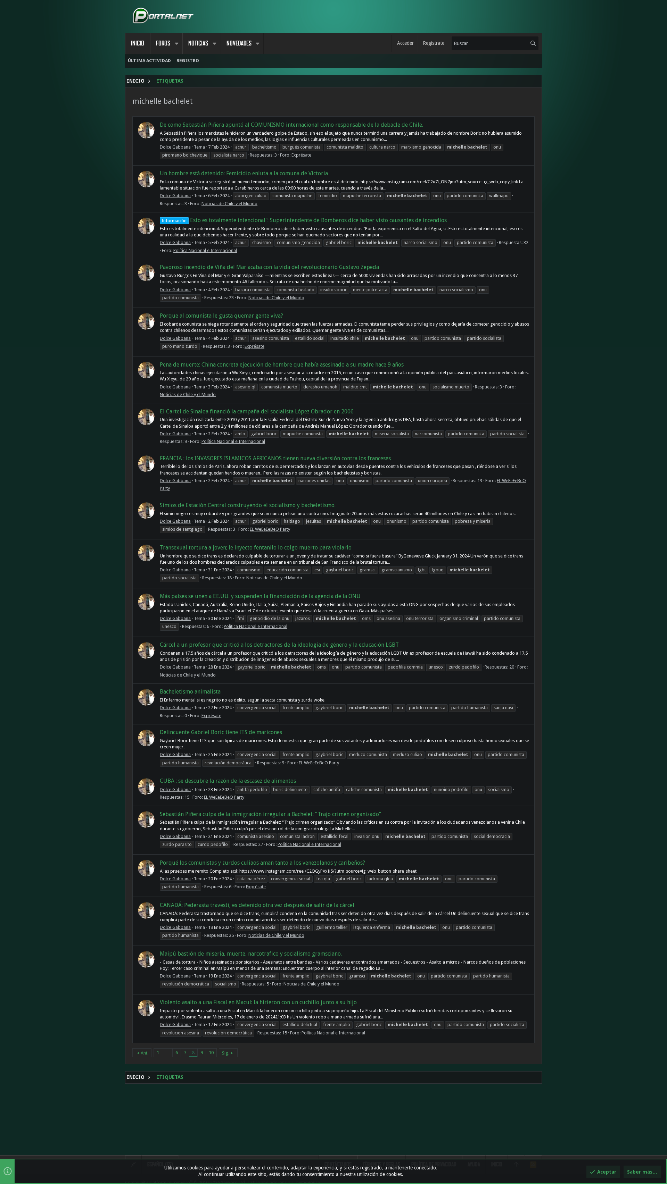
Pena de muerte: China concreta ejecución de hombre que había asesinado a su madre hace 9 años (282, 364)
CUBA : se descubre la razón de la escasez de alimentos (228, 781)
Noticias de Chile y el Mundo (229, 203)
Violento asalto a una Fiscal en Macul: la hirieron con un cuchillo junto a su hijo (258, 1002)
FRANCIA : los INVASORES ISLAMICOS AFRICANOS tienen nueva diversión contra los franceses (275, 458)
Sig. (225, 1053)
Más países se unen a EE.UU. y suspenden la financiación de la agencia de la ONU (260, 596)
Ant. (144, 1053)
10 (211, 1052)
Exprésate (301, 155)
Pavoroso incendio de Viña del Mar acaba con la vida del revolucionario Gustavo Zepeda (269, 267)
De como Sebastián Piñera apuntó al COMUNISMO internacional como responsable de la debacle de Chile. (291, 124)
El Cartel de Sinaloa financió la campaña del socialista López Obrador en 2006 (257, 411)
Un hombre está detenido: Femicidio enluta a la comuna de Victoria (244, 173)
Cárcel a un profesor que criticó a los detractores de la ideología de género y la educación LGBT (279, 644)
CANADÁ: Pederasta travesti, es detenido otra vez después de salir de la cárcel (257, 905)
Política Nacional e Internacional (205, 250)
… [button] (167, 1052)
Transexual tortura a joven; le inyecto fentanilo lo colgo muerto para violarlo (256, 547)
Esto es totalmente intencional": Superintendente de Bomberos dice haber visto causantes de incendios (304, 220)
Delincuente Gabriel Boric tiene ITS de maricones (221, 732)
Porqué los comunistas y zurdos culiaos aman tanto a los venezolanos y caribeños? (262, 862)
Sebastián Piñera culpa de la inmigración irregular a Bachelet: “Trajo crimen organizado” (270, 814)
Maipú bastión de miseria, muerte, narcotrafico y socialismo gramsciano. (251, 953)
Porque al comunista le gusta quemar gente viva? (221, 315)
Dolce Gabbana (175, 147)
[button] (176, 43)
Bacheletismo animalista (190, 691)
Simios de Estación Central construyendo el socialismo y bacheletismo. (248, 505)
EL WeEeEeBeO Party (270, 529)
